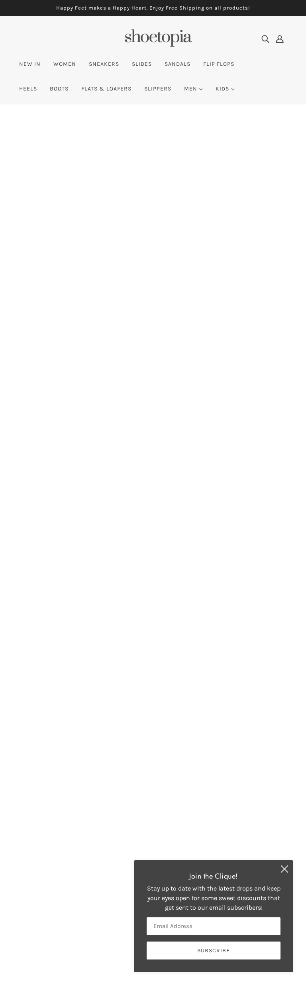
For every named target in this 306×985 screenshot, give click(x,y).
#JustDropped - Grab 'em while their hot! (153, 297)
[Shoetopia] (158, 44)
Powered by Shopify (53, 956)
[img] (265, 39)
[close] (284, 869)
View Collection (153, 692)
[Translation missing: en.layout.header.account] (280, 39)
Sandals (133, 855)
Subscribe (196, 775)
